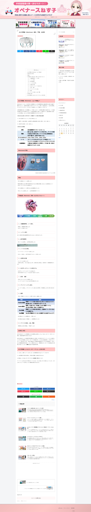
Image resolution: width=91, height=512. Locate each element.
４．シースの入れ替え (32, 82)
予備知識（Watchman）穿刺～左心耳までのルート (36, 76)
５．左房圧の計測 (32, 84)
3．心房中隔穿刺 (31, 81)
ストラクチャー (20, 383)
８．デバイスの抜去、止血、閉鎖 (34, 92)
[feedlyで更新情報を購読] (36, 397)
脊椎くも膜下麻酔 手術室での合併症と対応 (66, 81)
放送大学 (61, 115)
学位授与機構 (62, 107)
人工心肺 (61, 105)
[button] (73, 32)
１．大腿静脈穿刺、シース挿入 (34, 78)
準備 (28, 75)
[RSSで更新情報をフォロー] (49, 397)
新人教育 (61, 117)
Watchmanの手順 (31, 73)
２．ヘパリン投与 (32, 79)
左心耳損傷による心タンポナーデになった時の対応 (36, 95)
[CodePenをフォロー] (23, 397)
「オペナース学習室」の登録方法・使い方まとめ (66, 77)
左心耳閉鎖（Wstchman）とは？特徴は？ (35, 72)
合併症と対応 (30, 93)
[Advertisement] (36, 61)
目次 (35, 70)
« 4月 (59, 137)
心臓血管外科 (62, 110)
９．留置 (30, 90)
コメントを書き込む (36, 498)
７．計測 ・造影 (31, 87)
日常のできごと (63, 120)
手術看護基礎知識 (63, 112)
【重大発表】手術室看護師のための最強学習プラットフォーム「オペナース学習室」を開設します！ (66, 72)
